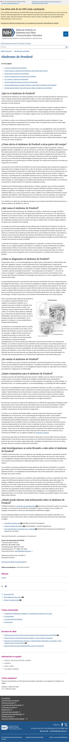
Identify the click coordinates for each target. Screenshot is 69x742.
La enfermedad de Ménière (13, 619)
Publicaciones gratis (7, 703)
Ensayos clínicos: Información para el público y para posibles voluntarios (28, 638)
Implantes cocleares (42, 433)
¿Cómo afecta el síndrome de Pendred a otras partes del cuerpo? (26, 71)
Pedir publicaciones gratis (12, 597)
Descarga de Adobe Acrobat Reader (13, 562)
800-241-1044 (44, 731)
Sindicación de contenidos (9, 712)
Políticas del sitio (7, 716)
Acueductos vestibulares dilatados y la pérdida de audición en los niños (28, 613)
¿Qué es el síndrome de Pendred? (15, 68)
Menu (65, 34)
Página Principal (6, 51)
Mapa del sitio (5, 710)
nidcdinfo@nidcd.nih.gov (23, 551)
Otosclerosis (8, 622)
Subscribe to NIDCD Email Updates (12, 719)
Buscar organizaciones (11, 600)
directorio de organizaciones (26, 506)
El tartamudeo (9, 616)
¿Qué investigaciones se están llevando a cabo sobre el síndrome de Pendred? (30, 85)
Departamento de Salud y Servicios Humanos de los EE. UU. (46, 1)
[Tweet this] (2, 586)
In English (28, 43)
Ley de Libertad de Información (11, 705)
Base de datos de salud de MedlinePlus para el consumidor (24, 646)
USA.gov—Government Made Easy (58, 737)
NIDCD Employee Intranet (9, 43)
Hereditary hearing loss (12, 523)
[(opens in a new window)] (66, 724)
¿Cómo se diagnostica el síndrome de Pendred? (20, 76)
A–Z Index (21, 43)
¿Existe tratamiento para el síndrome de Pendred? (21, 82)
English (3, 577)
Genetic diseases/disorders (13, 526)
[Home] (32, 34)
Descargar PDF (9, 594)
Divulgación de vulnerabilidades (11, 714)
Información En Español (21, 51)
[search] (66, 47)
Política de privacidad (8, 707)
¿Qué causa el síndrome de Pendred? (16, 74)
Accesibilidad (5, 698)
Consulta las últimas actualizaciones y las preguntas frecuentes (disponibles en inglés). (30, 23)
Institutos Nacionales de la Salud (40, 3)
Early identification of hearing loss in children (19, 529)
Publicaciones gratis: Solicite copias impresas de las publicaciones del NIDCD (30, 635)
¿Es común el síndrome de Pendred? (16, 79)
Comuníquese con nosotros (10, 701)
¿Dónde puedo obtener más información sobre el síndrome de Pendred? (28, 88)
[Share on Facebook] (5, 586)
